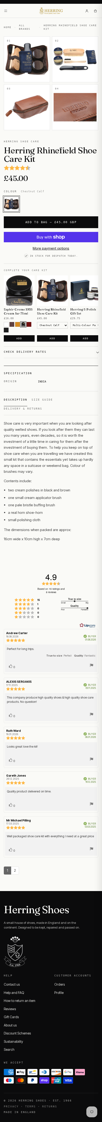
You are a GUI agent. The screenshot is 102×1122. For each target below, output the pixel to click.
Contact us (12, 984)
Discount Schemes (17, 1033)
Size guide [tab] (42, 399)
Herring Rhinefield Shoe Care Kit (51, 311)
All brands (24, 27)
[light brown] (17, 324)
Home (7, 27)
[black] (6, 330)
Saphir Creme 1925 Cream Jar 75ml (18, 311)
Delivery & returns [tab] (23, 408)
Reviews (10, 1009)
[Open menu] (5, 11)
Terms (30, 1106)
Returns (49, 1106)
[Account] (87, 11)
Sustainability (13, 1041)
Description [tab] (15, 399)
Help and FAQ (14, 993)
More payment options (51, 248)
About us (10, 1025)
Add (19, 338)
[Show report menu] (91, 665)
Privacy (11, 1106)
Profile (59, 993)
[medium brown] (11, 324)
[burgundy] (29, 324)
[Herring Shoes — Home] (51, 11)
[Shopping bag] (95, 11)
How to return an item (19, 1001)
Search (9, 1049)
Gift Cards (11, 1017)
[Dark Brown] (23, 324)
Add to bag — (51, 222)
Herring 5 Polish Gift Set (83, 311)
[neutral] (6, 324)
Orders (59, 984)
